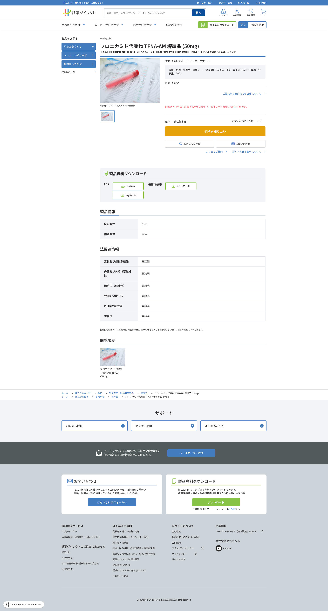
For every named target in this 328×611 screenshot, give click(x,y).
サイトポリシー (179, 553)
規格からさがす (142, 24)
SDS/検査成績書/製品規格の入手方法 (80, 563)
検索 (198, 12)
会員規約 (176, 542)
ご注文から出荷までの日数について (242, 93)
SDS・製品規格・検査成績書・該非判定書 (134, 548)
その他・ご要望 (120, 575)
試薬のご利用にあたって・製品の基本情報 (134, 553)
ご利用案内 (260, 2)
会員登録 (237, 15)
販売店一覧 (243, 2)
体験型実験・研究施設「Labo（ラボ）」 (81, 537)
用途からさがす (71, 24)
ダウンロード (183, 186)
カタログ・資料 (205, 2)
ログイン (223, 15)
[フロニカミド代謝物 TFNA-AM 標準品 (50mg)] (130, 80)
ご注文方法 (67, 558)
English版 (130, 195)
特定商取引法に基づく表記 (185, 537)
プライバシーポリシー (183, 548)
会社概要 (176, 531)
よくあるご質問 (214, 151)
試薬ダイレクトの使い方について (129, 570)
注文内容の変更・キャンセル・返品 (130, 537)
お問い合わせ (243, 143)
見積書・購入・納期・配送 (126, 531)
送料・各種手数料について (246, 151)
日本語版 (130, 186)
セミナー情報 (225, 2)
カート (263, 15)
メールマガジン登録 (191, 453)
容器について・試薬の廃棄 (126, 559)
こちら (231, 509)
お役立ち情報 (74, 426)
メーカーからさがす (106, 24)
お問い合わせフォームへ (112, 502)
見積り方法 (67, 569)
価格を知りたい (215, 131)
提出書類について (122, 564)
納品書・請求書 (120, 542)
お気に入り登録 (191, 143)
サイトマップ (178, 559)
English (252, 531)
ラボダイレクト (69, 531)
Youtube (227, 548)
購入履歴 (251, 15)
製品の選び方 (174, 24)
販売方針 (66, 552)
